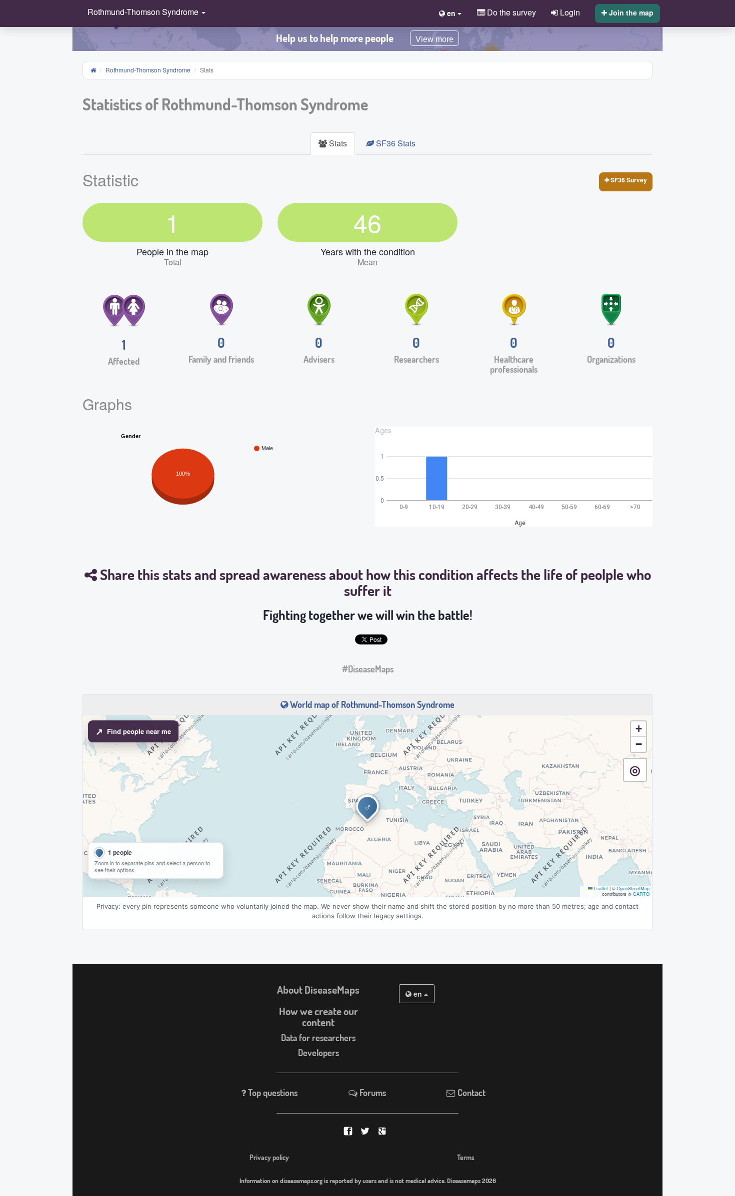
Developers (318, 1052)
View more (435, 39)
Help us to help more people (335, 37)
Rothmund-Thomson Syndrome (148, 69)
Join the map (630, 12)
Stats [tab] (337, 143)
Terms (465, 1157)
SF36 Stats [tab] (395, 143)
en (418, 994)
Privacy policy (269, 1157)
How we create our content (318, 1017)
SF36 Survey (628, 179)
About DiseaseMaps (318, 989)
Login (569, 11)
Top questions (272, 1092)
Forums (372, 1092)
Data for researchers (318, 1037)
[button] (144, 12)
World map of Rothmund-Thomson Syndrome (371, 704)
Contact (471, 1092)
